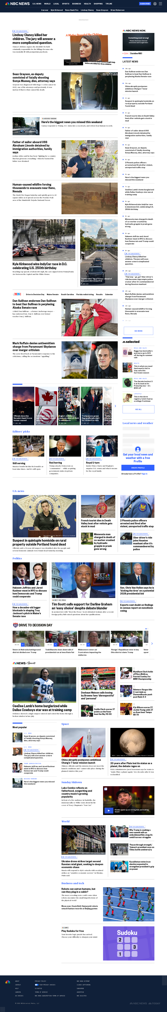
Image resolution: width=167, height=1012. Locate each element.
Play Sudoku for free (72, 930)
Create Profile (138, 468)
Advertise (80, 992)
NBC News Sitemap (83, 981)
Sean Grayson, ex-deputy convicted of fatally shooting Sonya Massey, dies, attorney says (34, 77)
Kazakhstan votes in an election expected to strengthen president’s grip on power (141, 865)
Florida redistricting (85, 294)
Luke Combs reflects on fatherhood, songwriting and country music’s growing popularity (76, 792)
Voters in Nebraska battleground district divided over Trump (27, 650)
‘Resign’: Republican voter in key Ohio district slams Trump (125, 650)
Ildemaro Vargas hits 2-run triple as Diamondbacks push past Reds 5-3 (142, 693)
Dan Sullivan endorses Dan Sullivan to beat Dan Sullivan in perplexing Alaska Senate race (34, 304)
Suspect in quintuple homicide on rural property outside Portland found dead (139, 103)
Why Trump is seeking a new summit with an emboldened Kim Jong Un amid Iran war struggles (140, 833)
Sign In (144, 474)
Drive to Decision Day (35, 294)
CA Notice (38, 988)
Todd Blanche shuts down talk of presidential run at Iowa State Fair (59, 650)
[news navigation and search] (161, 3)
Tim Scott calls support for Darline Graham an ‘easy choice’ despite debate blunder (82, 606)
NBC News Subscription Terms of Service (50, 996)
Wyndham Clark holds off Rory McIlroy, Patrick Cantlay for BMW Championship (143, 675)
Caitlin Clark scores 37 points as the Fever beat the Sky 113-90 (104, 711)
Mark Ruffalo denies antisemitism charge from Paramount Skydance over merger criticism (34, 346)
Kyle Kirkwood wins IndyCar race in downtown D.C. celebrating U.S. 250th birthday (139, 206)
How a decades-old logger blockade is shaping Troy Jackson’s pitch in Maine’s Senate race (27, 612)
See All (138, 409)
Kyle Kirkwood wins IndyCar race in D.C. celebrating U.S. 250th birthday (40, 266)
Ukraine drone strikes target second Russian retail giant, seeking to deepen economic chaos (82, 864)
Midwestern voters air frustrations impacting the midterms (89, 652)
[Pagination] (146, 628)
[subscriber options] (155, 3)
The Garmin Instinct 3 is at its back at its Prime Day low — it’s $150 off (143, 384)
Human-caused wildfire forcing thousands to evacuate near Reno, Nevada (34, 187)
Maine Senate (53, 294)
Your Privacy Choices (47, 985)
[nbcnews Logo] (7, 981)
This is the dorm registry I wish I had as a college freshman (143, 398)
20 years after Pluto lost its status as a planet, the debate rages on (131, 764)
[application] (89, 198)
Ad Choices (19, 996)
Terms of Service (41, 992)
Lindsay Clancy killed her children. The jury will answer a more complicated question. (34, 38)
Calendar (109, 294)
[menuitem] (37, 3)
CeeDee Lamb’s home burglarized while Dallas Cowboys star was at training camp (139, 192)
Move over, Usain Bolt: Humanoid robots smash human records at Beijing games (79, 907)
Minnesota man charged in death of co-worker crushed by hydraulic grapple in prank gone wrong (139, 223)
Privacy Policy (40, 981)
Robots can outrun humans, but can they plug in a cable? (78, 890)
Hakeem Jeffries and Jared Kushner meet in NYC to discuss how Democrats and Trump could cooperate (139, 240)
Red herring (55, 462)
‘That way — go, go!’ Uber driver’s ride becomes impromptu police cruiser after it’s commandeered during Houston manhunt (139, 280)
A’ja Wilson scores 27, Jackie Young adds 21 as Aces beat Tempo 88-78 (143, 711)
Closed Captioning (83, 985)
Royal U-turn (93, 462)
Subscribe (80, 988)
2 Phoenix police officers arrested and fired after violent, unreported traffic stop (139, 165)
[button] (56, 3)
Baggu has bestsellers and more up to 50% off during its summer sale (143, 354)
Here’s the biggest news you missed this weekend (71, 122)
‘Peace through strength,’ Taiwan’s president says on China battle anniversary (141, 847)
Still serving (19, 463)
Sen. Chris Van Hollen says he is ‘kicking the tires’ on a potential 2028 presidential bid (137, 590)
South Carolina (67, 294)
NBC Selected (81, 996)
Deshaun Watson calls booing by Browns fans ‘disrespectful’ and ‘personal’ (97, 695)
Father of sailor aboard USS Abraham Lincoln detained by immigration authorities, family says (32, 147)
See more (138, 331)
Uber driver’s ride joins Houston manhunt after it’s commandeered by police (143, 543)
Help (16, 988)
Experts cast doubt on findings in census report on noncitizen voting (136, 607)
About (17, 981)
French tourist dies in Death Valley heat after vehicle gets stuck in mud (139, 118)
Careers (18, 992)
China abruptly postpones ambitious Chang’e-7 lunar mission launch (136, 88)
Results (99, 294)
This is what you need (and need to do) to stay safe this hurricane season (143, 369)
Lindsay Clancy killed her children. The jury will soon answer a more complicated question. (137, 260)
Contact (18, 985)
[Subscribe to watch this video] (128, 800)
